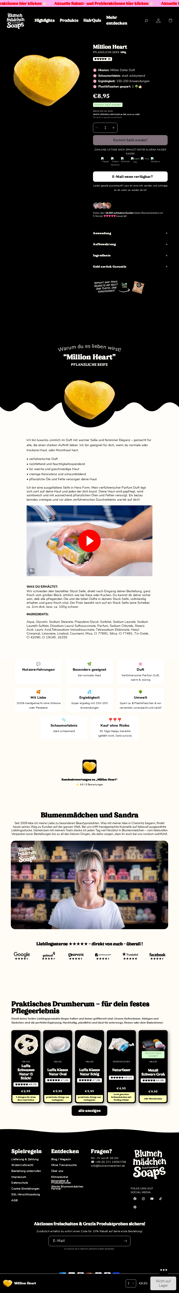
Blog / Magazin (61, 1159)
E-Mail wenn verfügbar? (132, 176)
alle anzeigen (89, 1110)
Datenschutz (19, 1183)
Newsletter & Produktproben (61, 1182)
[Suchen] (146, 21)
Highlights (45, 20)
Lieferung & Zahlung (24, 1159)
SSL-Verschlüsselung (25, 1195)
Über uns (57, 1171)
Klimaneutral (59, 1177)
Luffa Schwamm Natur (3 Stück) (25, 1072)
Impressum (18, 1177)
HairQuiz (92, 20)
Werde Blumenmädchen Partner (67, 1188)
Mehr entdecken (116, 20)
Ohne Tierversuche (64, 1165)
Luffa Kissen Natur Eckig (89, 1072)
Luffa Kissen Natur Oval (57, 1072)
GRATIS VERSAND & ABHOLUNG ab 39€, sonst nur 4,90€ (116, 114)
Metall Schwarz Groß (153, 1072)
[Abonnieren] (125, 1241)
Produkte (69, 20)
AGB (14, 1201)
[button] (170, 21)
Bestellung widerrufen (26, 1171)
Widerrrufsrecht (22, 1165)
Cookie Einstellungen (25, 1189)
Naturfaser (121, 1070)
